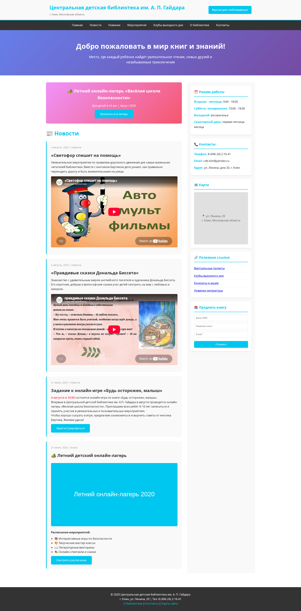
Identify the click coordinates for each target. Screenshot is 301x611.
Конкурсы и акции (206, 283)
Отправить (221, 344)
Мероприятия (136, 25)
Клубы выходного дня (168, 25)
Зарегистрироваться (70, 428)
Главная (77, 25)
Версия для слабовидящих (230, 10)
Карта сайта (169, 603)
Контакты (222, 25)
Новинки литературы (208, 290)
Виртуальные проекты (209, 268)
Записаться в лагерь (114, 114)
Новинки (114, 25)
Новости (95, 25)
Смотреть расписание (71, 560)
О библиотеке (199, 25)
